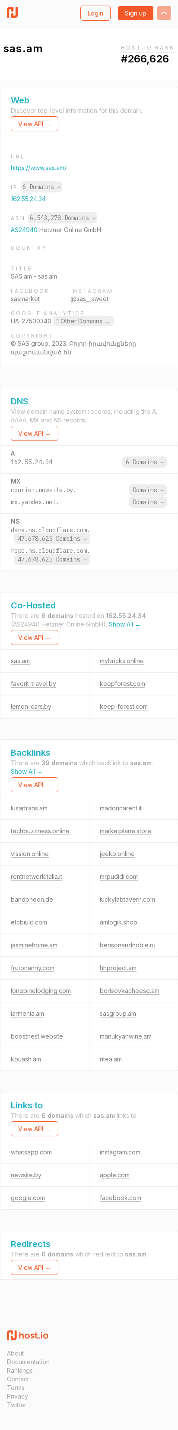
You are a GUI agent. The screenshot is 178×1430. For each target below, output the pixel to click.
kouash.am (26, 1059)
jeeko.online (117, 853)
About (15, 1353)
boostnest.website (37, 1036)
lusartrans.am (29, 808)
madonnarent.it (121, 808)
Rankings (20, 1370)
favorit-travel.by (33, 683)
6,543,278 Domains (62, 218)
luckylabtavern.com (127, 899)
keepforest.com (122, 683)
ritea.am (111, 1059)
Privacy (17, 1396)
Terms (16, 1387)
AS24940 (25, 229)
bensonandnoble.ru (128, 945)
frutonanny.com (32, 967)
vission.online (30, 853)
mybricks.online (122, 660)
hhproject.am (118, 967)
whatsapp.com (31, 1152)
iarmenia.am (27, 1013)
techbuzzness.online (40, 830)
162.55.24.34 (28, 198)
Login (95, 13)
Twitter (16, 1404)
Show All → (125, 624)
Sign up (135, 13)
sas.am (20, 660)
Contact (18, 1379)
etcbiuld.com (29, 922)
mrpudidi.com (119, 876)
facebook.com (120, 1197)
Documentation (28, 1361)
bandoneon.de (32, 899)
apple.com (115, 1175)
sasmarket (25, 298)
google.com (28, 1197)
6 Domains (41, 187)
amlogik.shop (118, 922)
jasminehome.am (34, 945)
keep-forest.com (124, 706)
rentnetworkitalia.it (36, 876)
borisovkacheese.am (129, 990)
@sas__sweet (89, 298)
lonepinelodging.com (41, 990)
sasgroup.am (118, 1013)
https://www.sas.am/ (39, 167)
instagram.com (120, 1152)
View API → (34, 123)
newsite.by (26, 1175)
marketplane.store (125, 830)
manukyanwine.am (126, 1036)
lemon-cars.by (31, 706)
